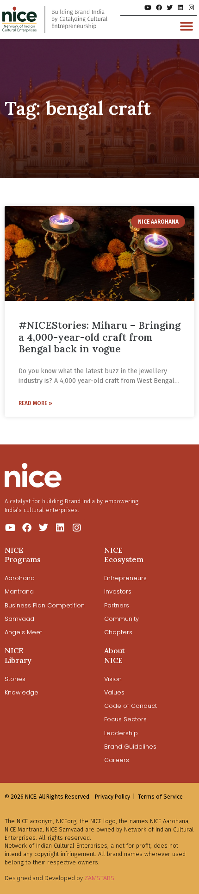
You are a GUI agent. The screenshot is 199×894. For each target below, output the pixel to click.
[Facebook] (158, 7)
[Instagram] (191, 7)
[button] (186, 26)
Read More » (35, 403)
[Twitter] (169, 7)
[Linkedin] (180, 7)
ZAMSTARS (99, 878)
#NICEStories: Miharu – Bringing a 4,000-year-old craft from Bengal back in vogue (99, 337)
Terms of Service (160, 796)
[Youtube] (148, 7)
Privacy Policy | (115, 796)
